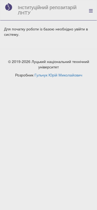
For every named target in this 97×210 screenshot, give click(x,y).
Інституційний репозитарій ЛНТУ (47, 10)
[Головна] (8, 6)
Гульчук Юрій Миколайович (58, 75)
